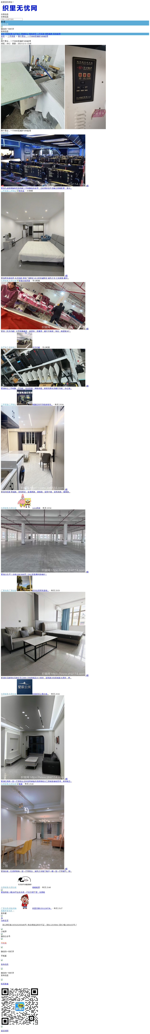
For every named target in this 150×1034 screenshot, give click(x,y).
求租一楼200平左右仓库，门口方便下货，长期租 (23, 892)
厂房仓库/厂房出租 (8, 590)
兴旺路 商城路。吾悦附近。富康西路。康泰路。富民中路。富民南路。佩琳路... (35, 492)
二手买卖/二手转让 (8, 191)
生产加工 (17, 34)
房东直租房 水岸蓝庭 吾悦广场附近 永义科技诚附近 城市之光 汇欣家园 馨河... (35, 278)
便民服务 (48, 34)
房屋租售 (9, 34)
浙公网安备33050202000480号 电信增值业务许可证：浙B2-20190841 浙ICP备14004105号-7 (39, 925)
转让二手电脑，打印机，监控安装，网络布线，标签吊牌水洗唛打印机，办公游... (36, 388)
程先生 (21, 191)
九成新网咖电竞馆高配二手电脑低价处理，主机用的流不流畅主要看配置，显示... (36, 188)
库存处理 (56, 34)
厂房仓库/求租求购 (8, 908)
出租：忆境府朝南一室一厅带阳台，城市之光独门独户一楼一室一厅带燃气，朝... (36, 871)
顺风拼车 (33, 34)
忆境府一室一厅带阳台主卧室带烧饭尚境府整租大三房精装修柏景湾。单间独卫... (36, 781)
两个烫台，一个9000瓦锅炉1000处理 (33, 36)
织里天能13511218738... (42, 908)
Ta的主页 (4, 921)
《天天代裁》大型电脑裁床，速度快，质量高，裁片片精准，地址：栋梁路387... (36, 331)
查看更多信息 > (7, 911)
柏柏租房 (36, 887)
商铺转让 (25, 34)
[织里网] (19, 12)
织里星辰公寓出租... (40, 694)
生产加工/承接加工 (8, 347)
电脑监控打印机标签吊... (42, 405)
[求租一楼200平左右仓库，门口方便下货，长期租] (2, 890)
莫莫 (20, 784)
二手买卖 (41, 34)
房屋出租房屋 (24, 281)
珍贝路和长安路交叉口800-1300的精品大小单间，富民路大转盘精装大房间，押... (36, 678)
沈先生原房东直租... (40, 590)
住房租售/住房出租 (8, 281)
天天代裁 (36, 347)
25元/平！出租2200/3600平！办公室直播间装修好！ (24, 574)
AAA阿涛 (36, 508)
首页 (3, 34)
